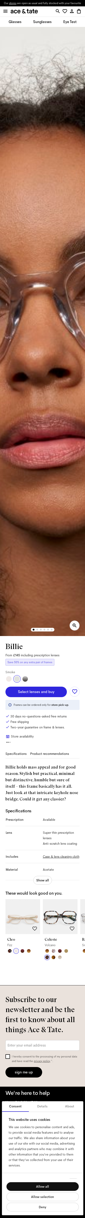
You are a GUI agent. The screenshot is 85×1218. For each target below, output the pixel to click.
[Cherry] (22, 951)
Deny (42, 1207)
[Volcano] (10, 951)
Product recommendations (49, 754)
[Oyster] (60, 957)
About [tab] (69, 1106)
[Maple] (66, 951)
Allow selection (42, 1197)
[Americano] (53, 957)
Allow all (42, 1186)
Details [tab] (42, 1106)
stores (12, 3)
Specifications (16, 754)
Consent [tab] (15, 1106)
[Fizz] (9, 679)
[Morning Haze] (25, 679)
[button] (65, 11)
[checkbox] (7, 1056)
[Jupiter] (53, 951)
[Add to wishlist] (75, 692)
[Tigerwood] (29, 951)
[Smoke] (17, 679)
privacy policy (42, 1061)
